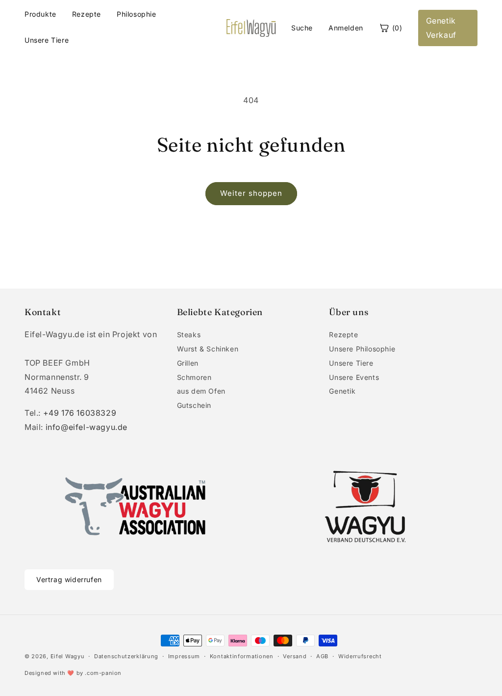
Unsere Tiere (47, 40)
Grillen (188, 363)
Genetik (342, 391)
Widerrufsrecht (360, 656)
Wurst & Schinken (208, 349)
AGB (322, 656)
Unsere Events (354, 377)
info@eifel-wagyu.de (86, 427)
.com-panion (103, 672)
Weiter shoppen (251, 193)
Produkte (40, 14)
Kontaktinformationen (242, 656)
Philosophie (136, 14)
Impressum (184, 656)
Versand (294, 656)
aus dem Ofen (201, 391)
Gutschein (194, 405)
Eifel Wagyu (67, 656)
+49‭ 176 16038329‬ (80, 413)
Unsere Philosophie (362, 349)
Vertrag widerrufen (69, 579)
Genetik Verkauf (441, 28)
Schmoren (194, 377)
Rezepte (86, 14)
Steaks (189, 334)
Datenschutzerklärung (126, 656)
